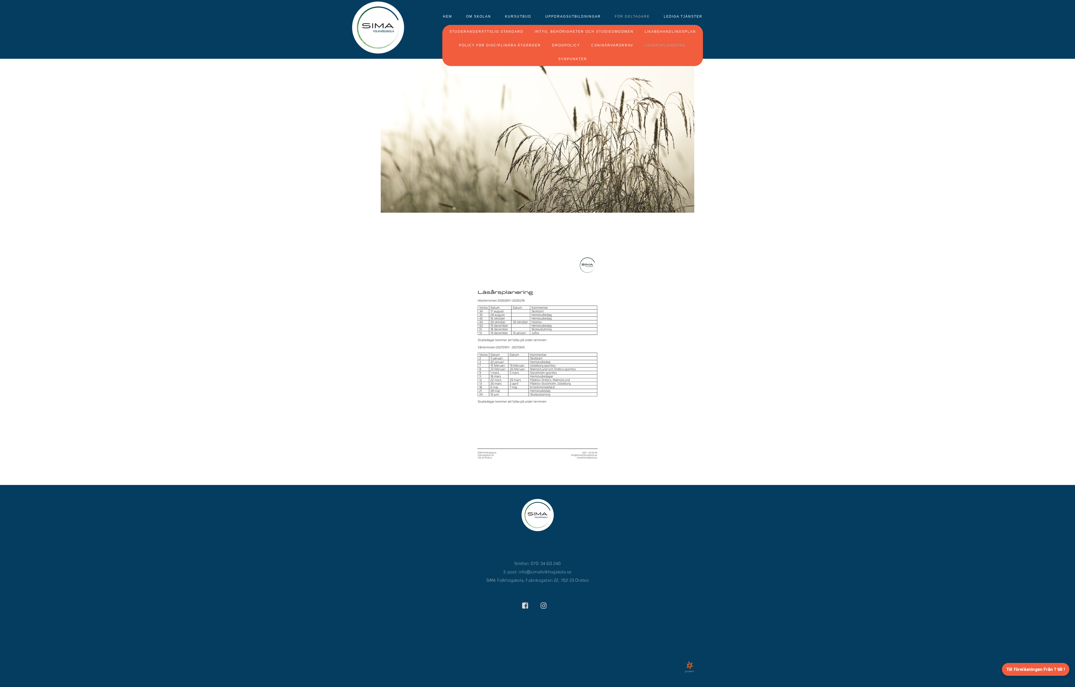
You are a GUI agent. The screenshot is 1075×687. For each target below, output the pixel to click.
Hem (447, 16)
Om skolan (478, 16)
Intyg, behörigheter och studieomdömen (584, 32)
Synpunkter (572, 59)
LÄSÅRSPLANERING (665, 45)
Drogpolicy (566, 45)
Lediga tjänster (683, 16)
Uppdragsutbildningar (573, 16)
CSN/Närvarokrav (612, 45)
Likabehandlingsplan (670, 32)
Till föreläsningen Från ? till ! (1035, 669)
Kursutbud (518, 16)
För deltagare (632, 16)
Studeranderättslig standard (486, 32)
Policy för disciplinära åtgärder (500, 45)
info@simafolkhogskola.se (544, 572)
